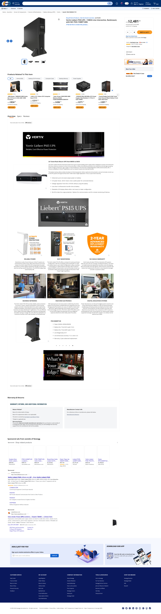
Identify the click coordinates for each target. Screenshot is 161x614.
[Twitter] (126, 608)
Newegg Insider (70, 596)
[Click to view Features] (11, 41)
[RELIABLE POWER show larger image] (29, 243)
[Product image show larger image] (63, 144)
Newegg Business (128, 578)
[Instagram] (129, 608)
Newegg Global (127, 581)
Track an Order (13, 581)
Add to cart (144, 32)
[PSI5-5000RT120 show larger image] (32, 329)
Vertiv (58, 12)
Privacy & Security (14, 588)
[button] (16, 3)
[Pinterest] (136, 608)
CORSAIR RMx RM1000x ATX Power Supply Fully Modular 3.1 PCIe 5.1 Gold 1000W (86, 98)
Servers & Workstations (34, 12)
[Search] (109, 3)
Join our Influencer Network (102, 586)
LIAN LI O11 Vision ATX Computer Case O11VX (40, 97)
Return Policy (13, 586)
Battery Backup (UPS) (49, 12)
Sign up (54, 555)
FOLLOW (149, 76)
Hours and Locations (72, 586)
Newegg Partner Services (101, 583)
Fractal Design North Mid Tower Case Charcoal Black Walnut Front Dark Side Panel (108, 98)
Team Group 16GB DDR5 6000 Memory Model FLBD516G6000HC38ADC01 (61, 98)
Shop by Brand (99, 593)
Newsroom (69, 593)
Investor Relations (71, 581)
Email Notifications (43, 593)
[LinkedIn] (133, 608)
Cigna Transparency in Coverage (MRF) (93, 608)
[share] (59, 19)
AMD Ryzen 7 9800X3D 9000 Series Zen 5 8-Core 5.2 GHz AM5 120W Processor (18, 98)
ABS (125, 583)
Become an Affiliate (100, 588)
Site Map (98, 591)
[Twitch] (143, 608)
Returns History (42, 583)
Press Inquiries (70, 588)
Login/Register (42, 578)
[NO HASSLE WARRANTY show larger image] (97, 243)
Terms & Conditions (44, 608)
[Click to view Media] (8, 41)
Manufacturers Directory (73, 414)
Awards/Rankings (71, 583)
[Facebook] (123, 608)
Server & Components (20, 12)
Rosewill (126, 586)
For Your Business (100, 581)
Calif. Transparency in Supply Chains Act (74, 608)
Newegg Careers (71, 591)
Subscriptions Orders (43, 596)
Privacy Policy (52, 608)
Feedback (29, 122)
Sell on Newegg (99, 578)
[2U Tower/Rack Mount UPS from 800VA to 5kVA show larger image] (30, 176)
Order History (42, 581)
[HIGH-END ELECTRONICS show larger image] (63, 286)
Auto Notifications (43, 598)
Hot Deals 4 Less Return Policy (31, 417)
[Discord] (146, 608)
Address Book (42, 586)
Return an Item (13, 583)
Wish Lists (41, 588)
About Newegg (70, 578)
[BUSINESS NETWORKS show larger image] (30, 286)
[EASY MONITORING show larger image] (63, 243)
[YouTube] (140, 608)
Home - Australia (7, 12)
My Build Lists (42, 591)
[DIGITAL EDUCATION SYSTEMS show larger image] (97, 286)
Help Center (13, 578)
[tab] (56, 345)
